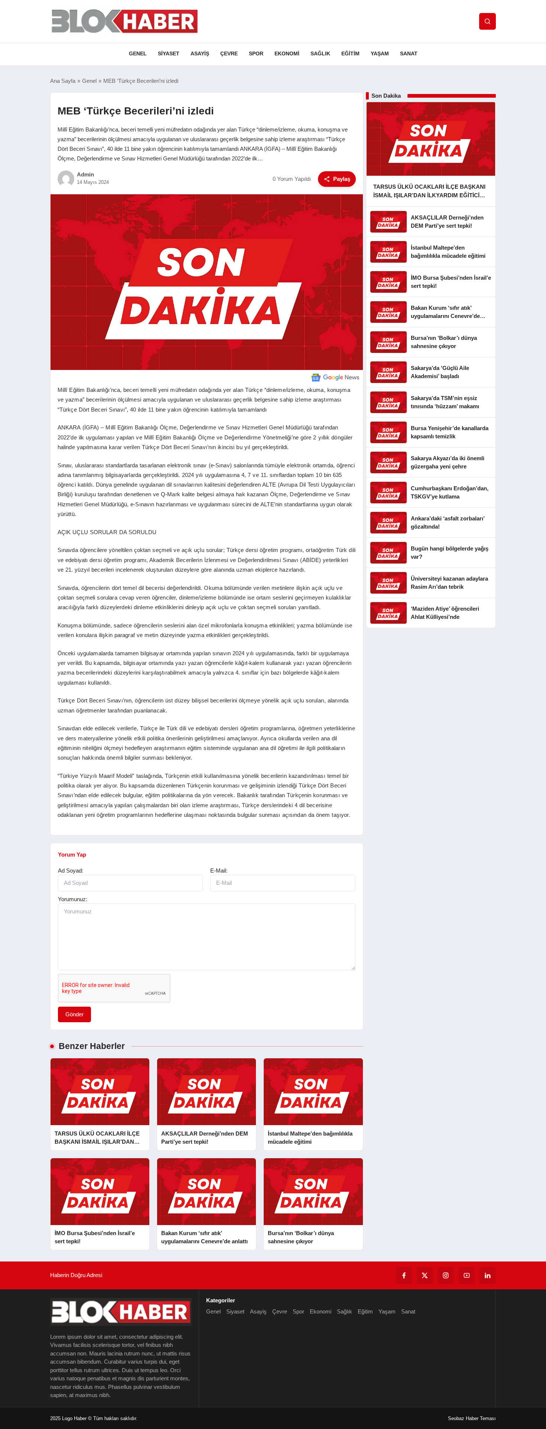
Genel (138, 53)
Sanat (408, 53)
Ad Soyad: (70, 870)
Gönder (74, 1014)
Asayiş (200, 53)
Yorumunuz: (72, 899)
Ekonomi (286, 53)
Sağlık (320, 53)
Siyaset (168, 53)
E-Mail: (218, 870)
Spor (256, 53)
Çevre (229, 53)
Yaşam (380, 53)
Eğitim (350, 53)
